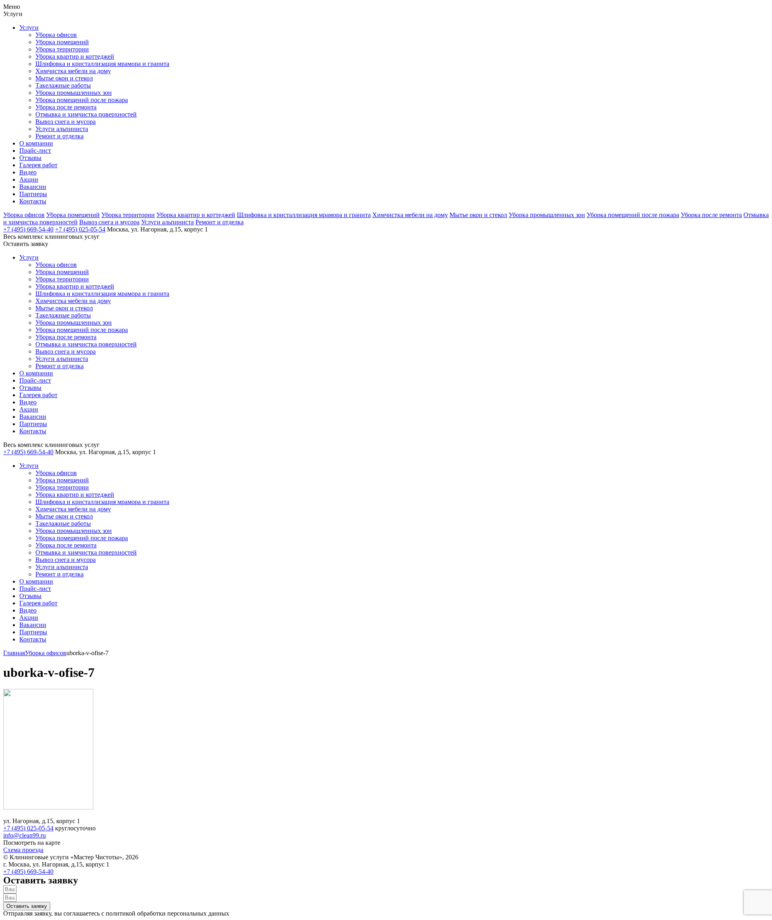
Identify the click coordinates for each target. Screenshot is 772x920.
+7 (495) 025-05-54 (80, 229)
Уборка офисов (56, 34)
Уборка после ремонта (65, 107)
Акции (28, 179)
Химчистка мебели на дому (73, 71)
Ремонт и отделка (59, 136)
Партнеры (33, 194)
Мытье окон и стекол (64, 78)
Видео (28, 172)
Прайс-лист (35, 150)
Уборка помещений (62, 42)
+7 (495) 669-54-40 (28, 229)
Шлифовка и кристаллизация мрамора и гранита (102, 63)
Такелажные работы (63, 85)
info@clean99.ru (24, 835)
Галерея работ (38, 165)
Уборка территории (62, 49)
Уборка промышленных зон (73, 92)
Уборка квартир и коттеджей (74, 56)
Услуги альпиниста (61, 128)
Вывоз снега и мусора (65, 121)
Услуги (29, 27)
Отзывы (30, 157)
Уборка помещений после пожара (81, 99)
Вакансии (32, 186)
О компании (36, 143)
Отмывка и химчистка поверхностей (86, 114)
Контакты (32, 201)
